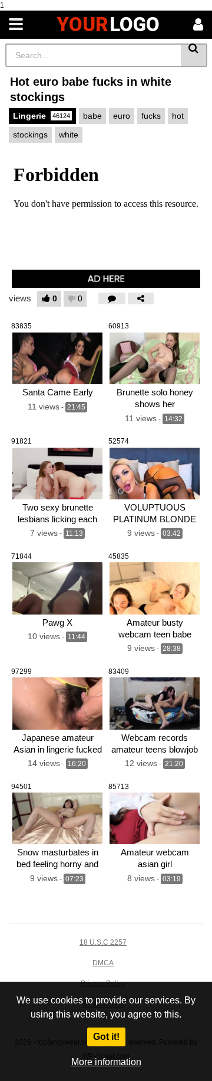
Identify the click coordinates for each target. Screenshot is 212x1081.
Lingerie (41, 115)
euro (121, 115)
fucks (151, 115)
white (68, 134)
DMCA (103, 963)
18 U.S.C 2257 (103, 942)
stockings (30, 134)
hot (178, 115)
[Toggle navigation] (16, 24)
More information (106, 1062)
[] (194, 55)
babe (92, 115)
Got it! (106, 1037)
